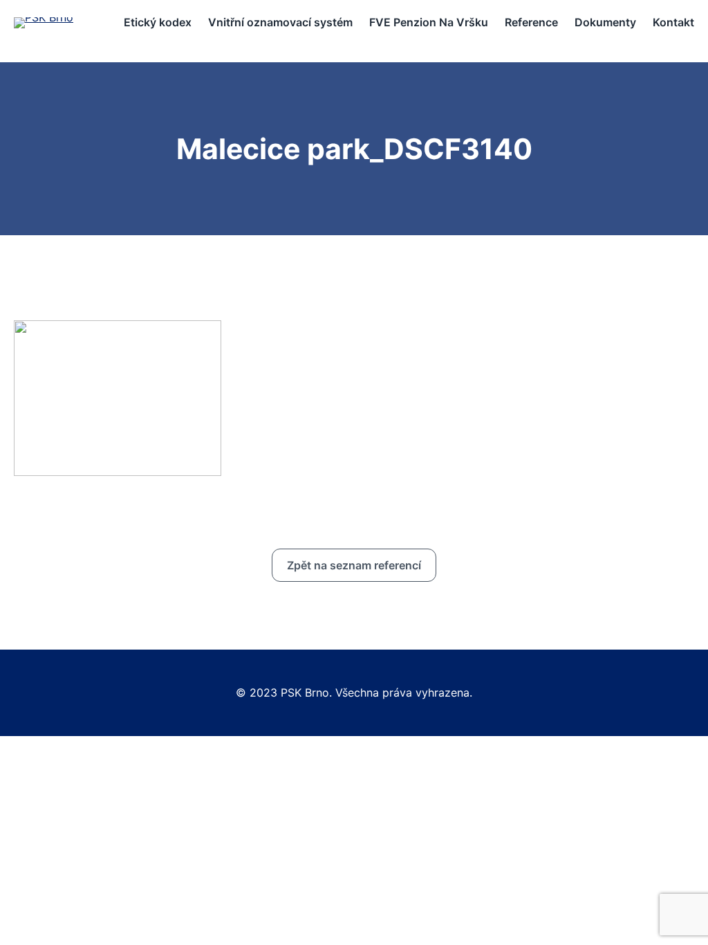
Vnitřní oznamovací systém (280, 22)
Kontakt (673, 22)
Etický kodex (158, 22)
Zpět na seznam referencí (354, 565)
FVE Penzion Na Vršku (428, 22)
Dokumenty (605, 22)
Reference (531, 22)
